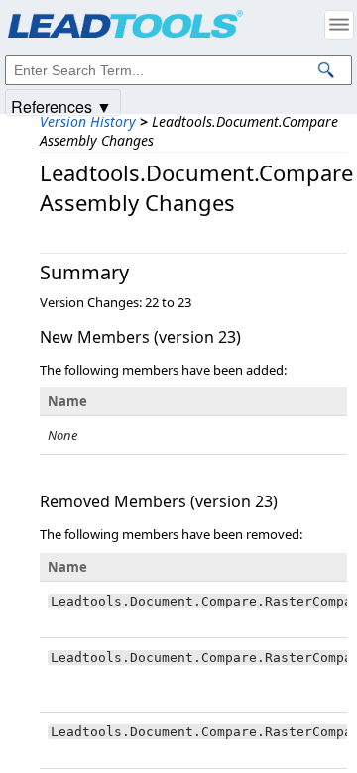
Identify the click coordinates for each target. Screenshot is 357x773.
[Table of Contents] (339, 25)
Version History (88, 121)
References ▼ (61, 105)
